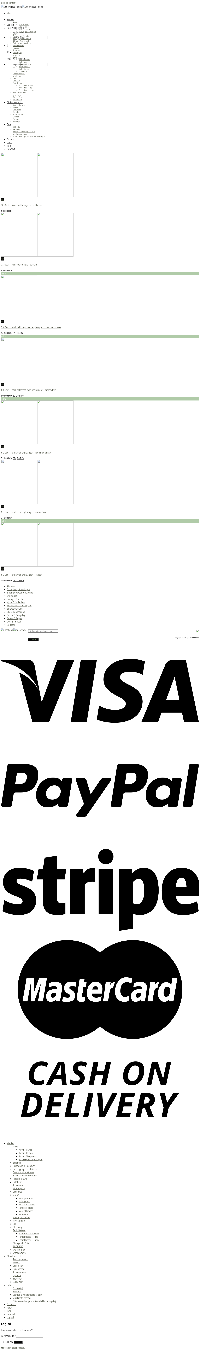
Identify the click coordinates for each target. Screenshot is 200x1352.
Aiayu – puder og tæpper (27, 31)
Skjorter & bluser (15, 608)
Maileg (15, 57)
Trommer (16, 119)
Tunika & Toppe (14, 618)
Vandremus (23, 71)
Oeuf (14, 78)
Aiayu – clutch (24, 24)
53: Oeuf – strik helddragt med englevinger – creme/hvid (28, 390)
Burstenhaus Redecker (21, 36)
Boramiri (16, 34)
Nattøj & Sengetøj (16, 615)
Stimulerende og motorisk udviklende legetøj (29, 136)
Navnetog (16, 129)
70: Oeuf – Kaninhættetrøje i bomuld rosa (21, 205)
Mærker (10, 19)
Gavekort (11, 139)
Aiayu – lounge (24, 27)
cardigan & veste (15, 599)
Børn (9, 124)
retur (9, 142)
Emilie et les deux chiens (22, 43)
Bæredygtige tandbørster (22, 38)
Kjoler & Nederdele (16, 602)
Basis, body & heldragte (18, 589)
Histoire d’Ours (18, 46)
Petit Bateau (17, 83)
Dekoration (17, 110)
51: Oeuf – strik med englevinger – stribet (21, 574)
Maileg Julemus (24, 60)
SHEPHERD (17, 95)
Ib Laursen (16, 50)
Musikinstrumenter (20, 134)
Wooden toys (17, 99)
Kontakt (11, 149)
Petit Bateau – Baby (26, 85)
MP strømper (17, 76)
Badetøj (11, 624)
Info (9, 145)
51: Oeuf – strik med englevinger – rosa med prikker (26, 452)
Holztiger (16, 48)
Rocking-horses (19, 105)
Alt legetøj (16, 127)
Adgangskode (8, 1336)
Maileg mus (23, 62)
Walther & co (17, 97)
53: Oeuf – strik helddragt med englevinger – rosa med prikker (31, 327)
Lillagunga (16, 55)
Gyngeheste (17, 112)
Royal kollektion (24, 67)
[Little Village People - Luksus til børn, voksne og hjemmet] (22, 6)
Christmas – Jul (15, 102)
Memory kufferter (19, 74)
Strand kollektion (25, 64)
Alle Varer (11, 586)
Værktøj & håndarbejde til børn (24, 132)
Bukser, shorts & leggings (19, 605)
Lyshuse (16, 117)
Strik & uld (12, 595)
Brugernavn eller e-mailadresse (17, 1330)
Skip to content (8, 2)
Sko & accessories (16, 612)
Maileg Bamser (24, 69)
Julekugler (16, 121)
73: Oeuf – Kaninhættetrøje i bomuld (19, 264)
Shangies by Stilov (19, 92)
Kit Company (17, 53)
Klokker (15, 107)
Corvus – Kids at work (21, 41)
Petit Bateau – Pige (26, 88)
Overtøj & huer (14, 621)
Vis (2, 199)
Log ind (18, 1342)
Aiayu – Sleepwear (25, 29)
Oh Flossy (16, 81)
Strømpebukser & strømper (20, 592)
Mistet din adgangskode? (13, 1347)
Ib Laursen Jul (18, 114)
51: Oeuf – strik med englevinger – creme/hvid (23, 512)
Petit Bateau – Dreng (26, 90)
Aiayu (15, 22)
